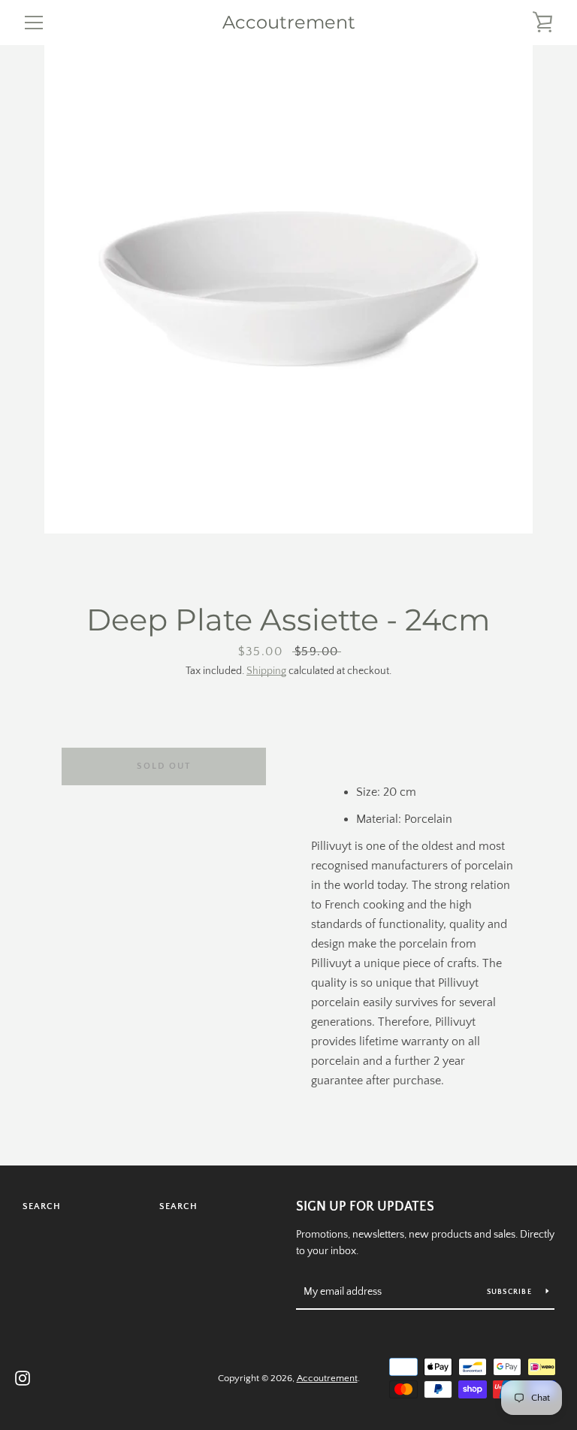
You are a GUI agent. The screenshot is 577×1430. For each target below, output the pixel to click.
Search (42, 1206)
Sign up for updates (365, 1206)
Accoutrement (288, 22)
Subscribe (511, 1292)
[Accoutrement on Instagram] (22, 1377)
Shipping (266, 671)
